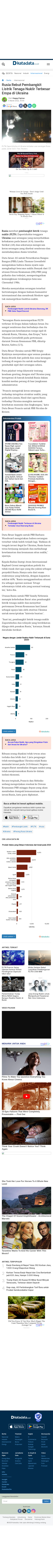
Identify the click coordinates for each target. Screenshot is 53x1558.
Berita (9, 80)
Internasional (36, 73)
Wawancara (32, 1463)
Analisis (18, 1461)
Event (4, 1487)
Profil (43, 1442)
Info (3, 1472)
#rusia (41, 826)
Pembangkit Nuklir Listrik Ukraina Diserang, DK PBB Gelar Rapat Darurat (28, 310)
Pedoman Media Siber (42, 1517)
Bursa (17, 1442)
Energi (46, 73)
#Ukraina (6, 831)
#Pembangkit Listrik (20, 826)
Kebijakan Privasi (16, 1519)
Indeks (4, 1474)
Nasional (17, 73)
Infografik (18, 1458)
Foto (43, 1463)
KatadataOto (7, 1489)
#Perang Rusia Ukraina (22, 831)
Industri (26, 73)
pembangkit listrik (29, 231)
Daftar (46, 1501)
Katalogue (45, 1461)
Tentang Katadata (8, 1517)
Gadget (31, 1447)
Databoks (5, 1484)
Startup (30, 1444)
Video (43, 1453)
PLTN (13, 234)
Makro (17, 1437)
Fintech (30, 1442)
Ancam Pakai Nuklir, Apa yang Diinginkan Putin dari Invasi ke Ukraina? (28, 743)
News (43, 1456)
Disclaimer (28, 1519)
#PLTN (33, 826)
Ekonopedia (45, 1434)
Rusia (5, 231)
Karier (30, 1517)
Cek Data (18, 1463)
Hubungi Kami (40, 1519)
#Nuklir (6, 826)
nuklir (5, 234)
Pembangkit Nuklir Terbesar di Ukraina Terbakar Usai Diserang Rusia (24, 524)
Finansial (18, 1434)
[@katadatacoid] (33, 1511)
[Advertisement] (26, 1379)
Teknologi (31, 1449)
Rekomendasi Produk (12, 418)
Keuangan (18, 1439)
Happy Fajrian (19, 98)
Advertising (22, 1517)
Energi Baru (6, 1458)
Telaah (30, 1458)
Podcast (44, 1466)
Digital (30, 1434)
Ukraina (6, 238)
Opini (30, 1461)
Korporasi (18, 1444)
